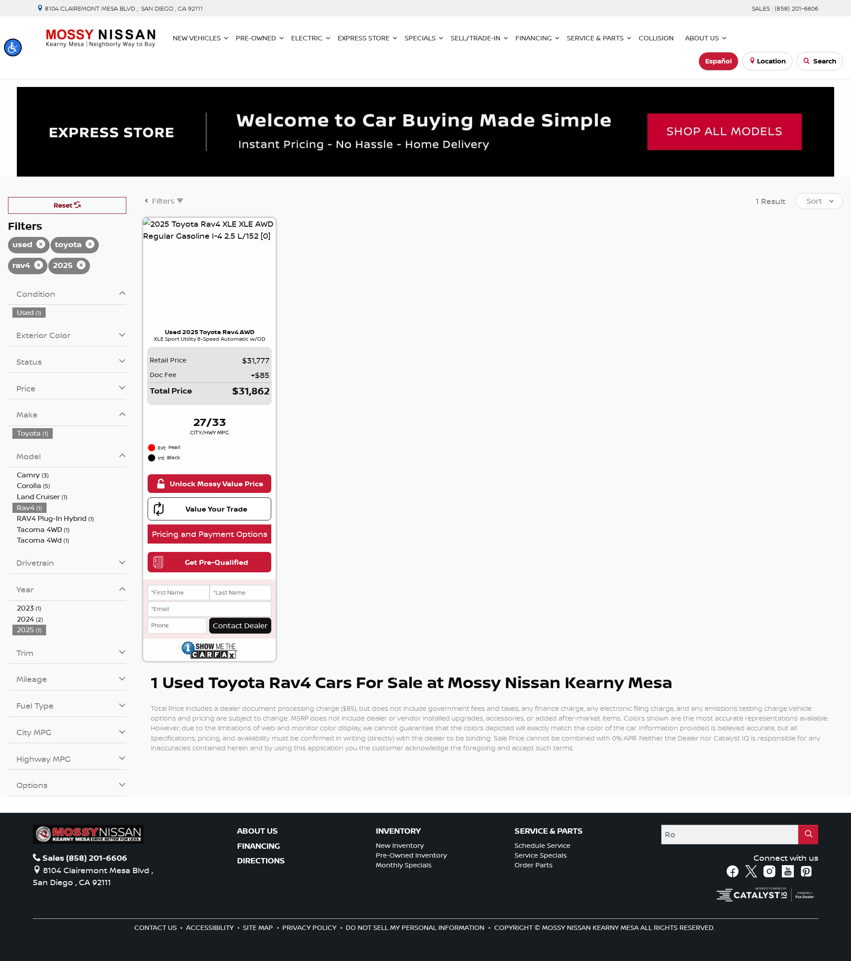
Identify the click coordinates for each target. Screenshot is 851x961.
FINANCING (258, 846)
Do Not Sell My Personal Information (416, 927)
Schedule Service (542, 845)
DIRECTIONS (261, 860)
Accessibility (210, 927)
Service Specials (541, 855)
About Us (257, 831)
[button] (13, 47)
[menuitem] (69, 312)
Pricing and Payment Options (209, 534)
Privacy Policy (310, 927)
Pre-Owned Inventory (411, 855)
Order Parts (534, 865)
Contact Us (156, 927)
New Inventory (400, 845)
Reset (64, 205)
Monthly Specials (404, 865)
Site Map (259, 927)
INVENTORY (398, 831)
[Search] (808, 834)
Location (771, 61)
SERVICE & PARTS (549, 831)
